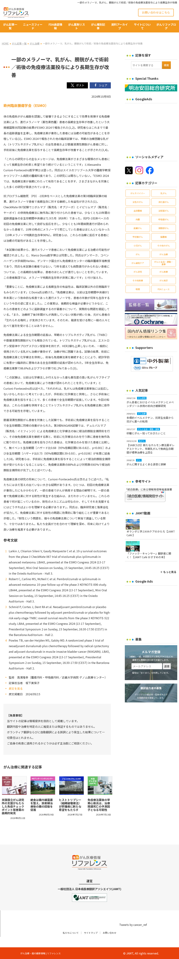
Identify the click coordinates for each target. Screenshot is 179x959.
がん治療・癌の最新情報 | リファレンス (40, 953)
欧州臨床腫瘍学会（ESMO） (25, 105)
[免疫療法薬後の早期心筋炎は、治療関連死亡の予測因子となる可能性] (100, 785)
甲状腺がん (138, 236)
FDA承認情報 (55, 26)
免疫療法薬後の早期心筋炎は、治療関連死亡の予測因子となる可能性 (99, 805)
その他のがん (163, 245)
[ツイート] (77, 85)
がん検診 (163, 280)
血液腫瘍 (138, 210)
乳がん (163, 193)
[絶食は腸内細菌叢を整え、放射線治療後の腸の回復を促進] (43, 785)
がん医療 (163, 271)
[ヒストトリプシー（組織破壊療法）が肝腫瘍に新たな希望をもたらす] (71, 785)
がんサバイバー (137, 193)
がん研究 (138, 271)
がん (138, 254)
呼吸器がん (163, 219)
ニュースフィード (32, 26)
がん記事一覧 (10, 26)
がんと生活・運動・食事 (163, 263)
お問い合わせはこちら (156, 12)
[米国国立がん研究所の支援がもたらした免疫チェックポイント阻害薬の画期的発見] (14, 785)
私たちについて (71, 932)
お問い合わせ (109, 932)
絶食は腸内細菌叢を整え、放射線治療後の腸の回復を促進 (41, 805)
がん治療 (163, 254)
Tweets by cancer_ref (133, 925)
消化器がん (163, 201)
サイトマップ (91, 932)
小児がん (138, 245)
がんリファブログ (166, 26)
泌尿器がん (163, 210)
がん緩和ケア (137, 262)
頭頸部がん (163, 228)
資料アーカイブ (119, 26)
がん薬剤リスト (76, 26)
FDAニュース (164, 289)
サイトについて (142, 26)
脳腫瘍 (163, 236)
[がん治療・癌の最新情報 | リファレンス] (16, 12)
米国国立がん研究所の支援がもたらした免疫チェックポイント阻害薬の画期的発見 (13, 806)
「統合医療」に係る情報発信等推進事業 (148, 489)
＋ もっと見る (168, 572)
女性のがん (138, 201)
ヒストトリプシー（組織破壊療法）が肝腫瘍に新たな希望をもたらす (70, 805)
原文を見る (16, 688)
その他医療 (138, 280)
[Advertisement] (152, 127)
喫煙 (138, 289)
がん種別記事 (98, 26)
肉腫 (138, 219)
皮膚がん (138, 228)
